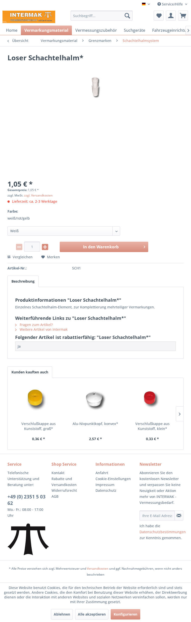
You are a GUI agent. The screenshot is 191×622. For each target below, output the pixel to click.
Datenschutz (106, 490)
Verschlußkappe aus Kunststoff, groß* (38, 426)
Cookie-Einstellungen (113, 478)
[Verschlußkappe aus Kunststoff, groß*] (38, 401)
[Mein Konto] (171, 16)
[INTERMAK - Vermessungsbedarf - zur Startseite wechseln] (28, 17)
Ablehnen (62, 614)
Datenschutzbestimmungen (163, 531)
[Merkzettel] (159, 16)
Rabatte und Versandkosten (64, 481)
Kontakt (57, 472)
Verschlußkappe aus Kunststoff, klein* (152, 426)
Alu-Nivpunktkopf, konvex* (95, 423)
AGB (54, 496)
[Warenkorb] (183, 16)
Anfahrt (102, 472)
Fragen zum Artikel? (36, 324)
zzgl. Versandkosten (38, 195)
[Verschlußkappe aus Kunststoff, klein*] (152, 401)
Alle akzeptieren (92, 614)
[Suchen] (127, 16)
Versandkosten (97, 568)
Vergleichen (22, 257)
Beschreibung (23, 281)
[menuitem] (102, 16)
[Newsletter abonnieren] (179, 516)
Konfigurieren (125, 614)
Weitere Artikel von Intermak (43, 329)
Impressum (105, 484)
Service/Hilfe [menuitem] (172, 4)
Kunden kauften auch (29, 372)
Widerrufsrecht (64, 490)
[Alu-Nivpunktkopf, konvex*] (95, 401)
